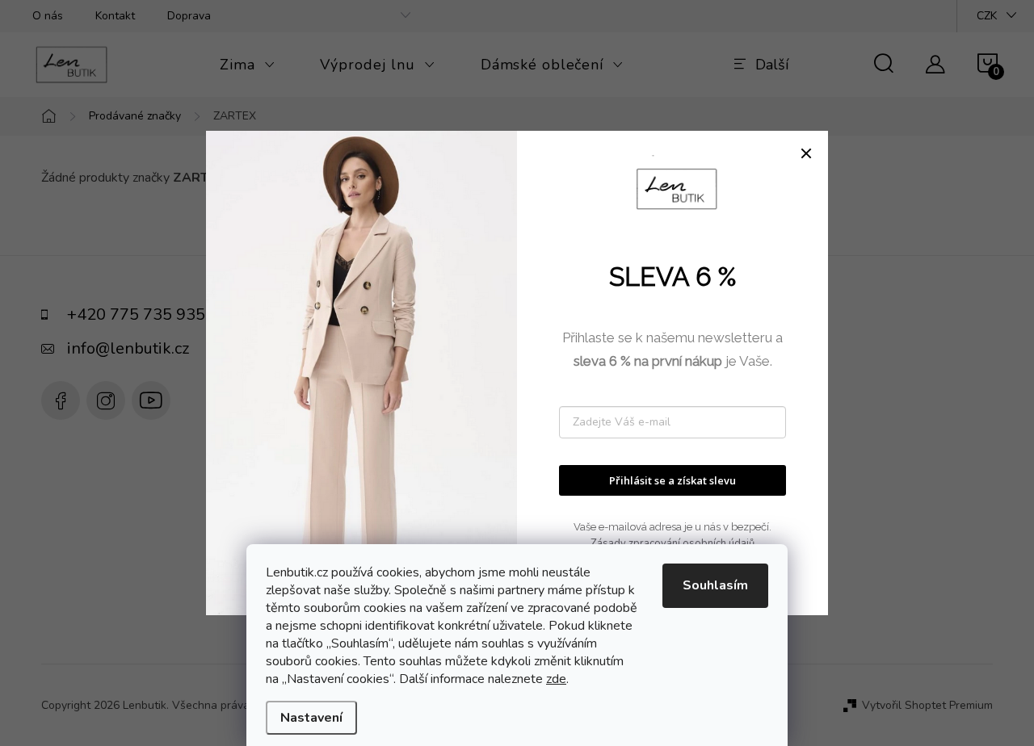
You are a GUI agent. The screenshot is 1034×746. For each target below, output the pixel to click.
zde (556, 679)
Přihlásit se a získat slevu (672, 480)
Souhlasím (715, 585)
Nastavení (311, 718)
